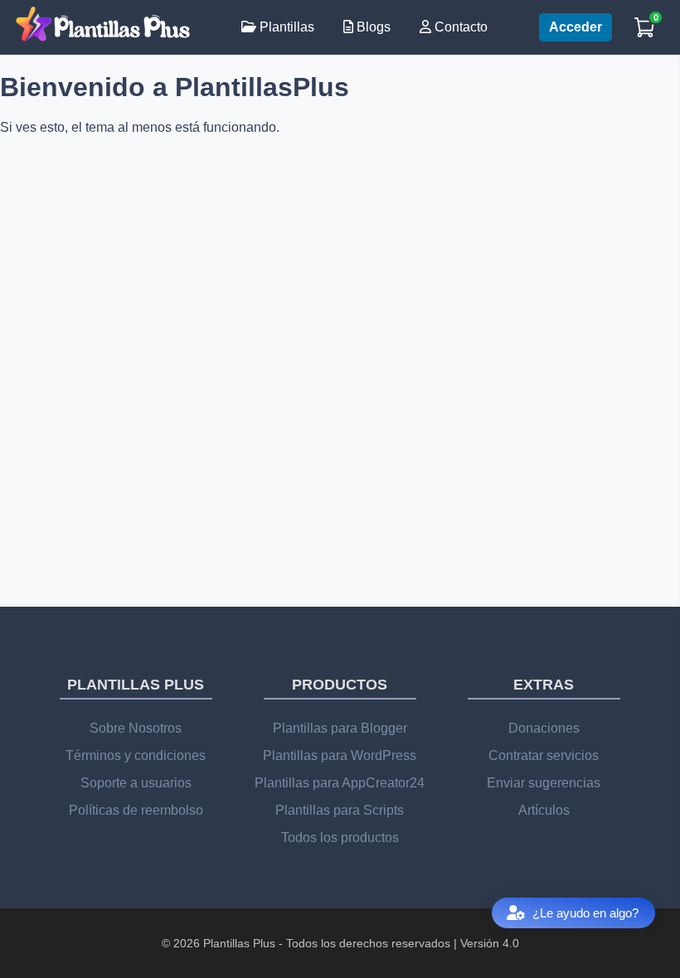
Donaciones (544, 728)
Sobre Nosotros (136, 728)
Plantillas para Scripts (339, 810)
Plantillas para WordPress (339, 755)
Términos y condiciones (136, 755)
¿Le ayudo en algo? (585, 913)
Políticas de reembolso (136, 810)
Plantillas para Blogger (340, 728)
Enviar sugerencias (543, 783)
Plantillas (285, 27)
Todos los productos (340, 837)
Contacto (459, 27)
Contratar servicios (543, 755)
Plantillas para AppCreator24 (340, 783)
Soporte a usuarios (136, 783)
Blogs (372, 27)
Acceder (575, 27)
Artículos (544, 810)
